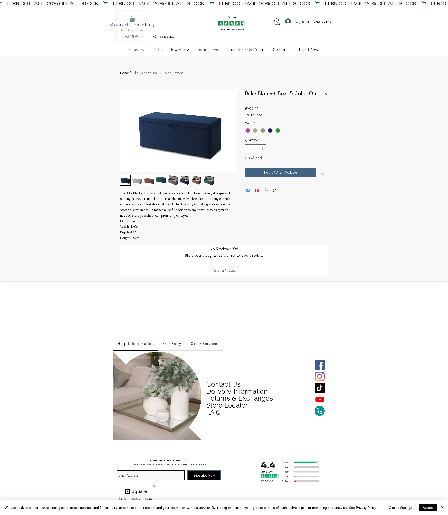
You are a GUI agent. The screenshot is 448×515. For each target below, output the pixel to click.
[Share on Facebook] (248, 190)
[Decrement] (249, 149)
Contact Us (223, 384)
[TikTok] (320, 388)
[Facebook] (320, 365)
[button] (277, 21)
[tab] (135, 344)
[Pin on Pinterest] (257, 190)
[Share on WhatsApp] (266, 190)
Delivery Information (237, 391)
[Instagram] (320, 376)
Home (124, 73)
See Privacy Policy (362, 507)
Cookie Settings (400, 507)
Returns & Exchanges (239, 398)
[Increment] (263, 149)
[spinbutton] (256, 149)
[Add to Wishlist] (323, 172)
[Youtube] (320, 399)
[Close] (442, 507)
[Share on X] (274, 190)
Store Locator (227, 405)
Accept (428, 507)
